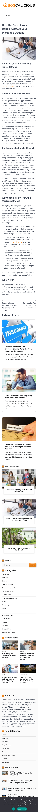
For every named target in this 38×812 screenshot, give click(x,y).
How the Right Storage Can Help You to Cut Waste (19, 490)
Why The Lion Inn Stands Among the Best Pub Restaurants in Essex (27, 680)
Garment (4, 608)
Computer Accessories (9, 588)
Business (5, 577)
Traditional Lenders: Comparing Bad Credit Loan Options (18, 396)
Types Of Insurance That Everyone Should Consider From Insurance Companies (18, 349)
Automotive (5, 574)
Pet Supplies (6, 618)
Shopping (5, 625)
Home (4, 735)
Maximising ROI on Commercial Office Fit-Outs (9, 655)
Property (4, 622)
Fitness (4, 601)
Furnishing (5, 605)
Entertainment (6, 594)
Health (4, 612)
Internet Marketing (7, 615)
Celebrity (4, 581)
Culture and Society (8, 591)
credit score (17, 242)
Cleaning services (7, 584)
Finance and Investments (9, 598)
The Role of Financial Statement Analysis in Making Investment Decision (18, 446)
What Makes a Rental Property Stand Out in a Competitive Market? (27, 656)
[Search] (34, 15)
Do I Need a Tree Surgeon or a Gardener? (19, 549)
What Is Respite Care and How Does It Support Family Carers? (9, 680)
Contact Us (5, 762)
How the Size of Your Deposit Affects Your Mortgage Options (19, 519)
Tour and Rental (7, 629)
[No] (35, 805)
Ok (13, 809)
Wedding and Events (8, 632)
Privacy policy (22, 809)
